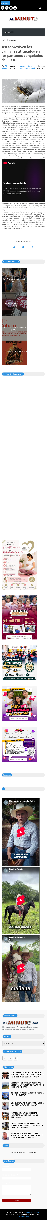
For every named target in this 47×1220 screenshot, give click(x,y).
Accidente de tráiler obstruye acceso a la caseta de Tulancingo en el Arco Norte (27, 1085)
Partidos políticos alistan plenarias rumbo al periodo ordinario (24, 1115)
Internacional (11, 40)
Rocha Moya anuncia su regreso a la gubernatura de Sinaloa (27, 1104)
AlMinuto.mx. (33, 1212)
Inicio (3, 40)
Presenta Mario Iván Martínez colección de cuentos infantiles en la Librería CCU (27, 1125)
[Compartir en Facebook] (32, 247)
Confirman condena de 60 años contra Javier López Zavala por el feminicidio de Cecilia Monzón (27, 1075)
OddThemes (23, 1216)
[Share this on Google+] (23, 247)
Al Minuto (4, 67)
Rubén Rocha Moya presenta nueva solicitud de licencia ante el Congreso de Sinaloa (27, 1135)
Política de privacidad (18, 1153)
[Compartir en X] (14, 247)
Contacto (32, 1153)
